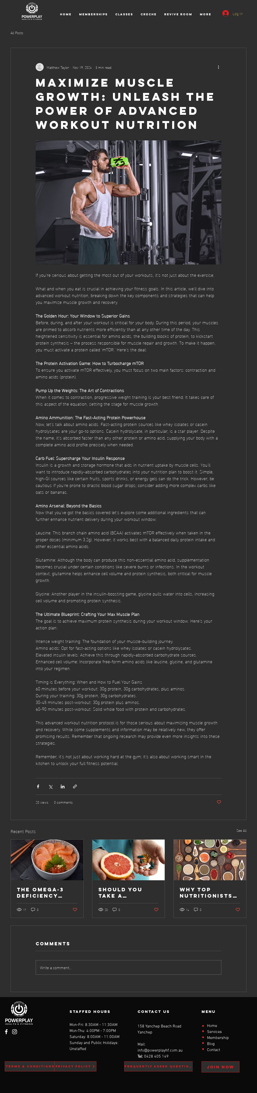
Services (214, 1031)
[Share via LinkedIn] (62, 786)
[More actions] (218, 67)
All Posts (17, 32)
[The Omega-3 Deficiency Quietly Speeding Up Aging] (47, 860)
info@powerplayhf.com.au (160, 1050)
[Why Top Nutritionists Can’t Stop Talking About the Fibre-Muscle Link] (210, 860)
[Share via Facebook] (38, 786)
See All (241, 830)
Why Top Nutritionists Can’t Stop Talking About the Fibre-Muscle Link (207, 892)
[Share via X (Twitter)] (50, 786)
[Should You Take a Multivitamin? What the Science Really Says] (128, 860)
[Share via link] (75, 786)
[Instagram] (14, 1031)
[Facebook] (6, 1031)
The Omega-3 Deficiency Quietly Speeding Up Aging (40, 892)
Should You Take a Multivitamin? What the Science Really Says (127, 892)
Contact (213, 1050)
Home (212, 1025)
